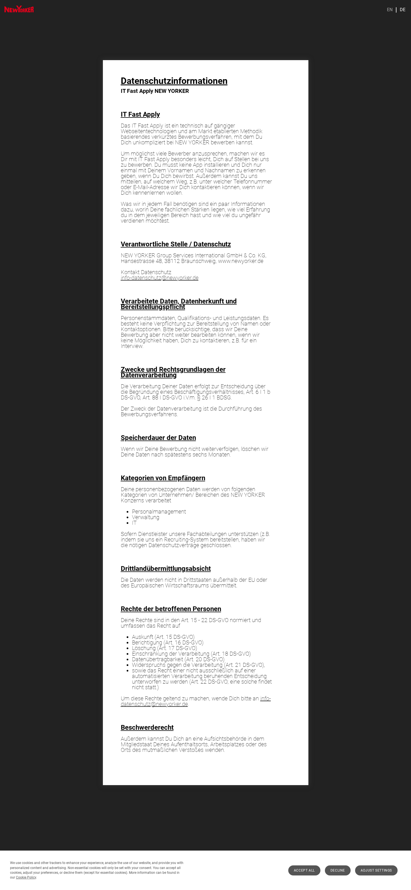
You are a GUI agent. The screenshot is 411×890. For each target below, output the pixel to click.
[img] (19, 8)
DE (402, 9)
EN (390, 9)
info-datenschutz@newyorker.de (160, 277)
